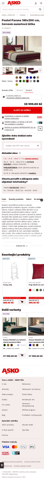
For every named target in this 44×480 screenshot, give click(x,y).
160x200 (19, 90)
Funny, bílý (7, 284)
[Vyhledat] (41, 9)
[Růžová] (16, 81)
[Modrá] (27, 77)
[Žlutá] (16, 84)
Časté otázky (27, 394)
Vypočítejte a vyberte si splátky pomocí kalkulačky (17, 117)
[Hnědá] (16, 77)
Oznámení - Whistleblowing (28, 405)
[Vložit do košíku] (22, 302)
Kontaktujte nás (28, 399)
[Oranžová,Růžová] (37, 77)
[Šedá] (30, 81)
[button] (7, 71)
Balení (28, 199)
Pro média (6, 405)
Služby (4, 399)
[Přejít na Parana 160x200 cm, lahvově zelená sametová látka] (14, 326)
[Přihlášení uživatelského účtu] (35, 3)
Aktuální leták (27, 425)
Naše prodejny (7, 394)
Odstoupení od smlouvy (31, 389)
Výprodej (25, 430)
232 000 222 (14, 188)
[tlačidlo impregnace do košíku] (40, 128)
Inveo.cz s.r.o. (13, 474)
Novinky (5, 435)
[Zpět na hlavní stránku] (14, 3)
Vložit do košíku (22, 110)
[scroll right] (41, 200)
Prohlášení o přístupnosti (32, 415)
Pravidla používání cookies (22, 466)
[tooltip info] (20, 153)
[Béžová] (33, 290)
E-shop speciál (7, 430)
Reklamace (26, 384)
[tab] (4, 199)
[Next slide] (40, 70)
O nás (4, 384)
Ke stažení (38, 199)
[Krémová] (23, 77)
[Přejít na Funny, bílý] (14, 271)
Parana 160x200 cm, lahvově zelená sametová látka (14, 340)
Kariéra (4, 410)
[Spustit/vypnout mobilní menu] (3, 3)
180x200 (29, 90)
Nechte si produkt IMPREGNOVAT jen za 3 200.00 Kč (20, 128)
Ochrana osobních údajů (32, 461)
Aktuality (5, 389)
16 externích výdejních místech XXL (17, 98)
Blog (3, 415)
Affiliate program (28, 410)
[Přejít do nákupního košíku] (41, 3)
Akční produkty (8, 425)
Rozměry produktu (16, 199)
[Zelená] (20, 81)
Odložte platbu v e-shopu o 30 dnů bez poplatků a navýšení (18, 123)
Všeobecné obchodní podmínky (12, 461)
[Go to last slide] (4, 70)
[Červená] (27, 81)
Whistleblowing (7, 466)
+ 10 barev (22, 345)
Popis (4, 199)
